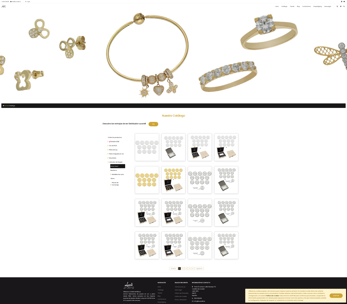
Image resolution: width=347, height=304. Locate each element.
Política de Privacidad (181, 293)
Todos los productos (115, 137)
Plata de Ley (113, 150)
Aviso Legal (178, 290)
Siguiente (199, 268)
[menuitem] (277, 6)
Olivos (112, 178)
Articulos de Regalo (116, 162)
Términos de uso (180, 287)
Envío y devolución (181, 300)
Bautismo (114, 170)
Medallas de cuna (118, 174)
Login (28, 1)
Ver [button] (153, 124)
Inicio (6, 106)
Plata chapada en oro (116, 154)
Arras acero (114, 166)
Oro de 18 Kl (113, 146)
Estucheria (112, 158)
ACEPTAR (336, 296)
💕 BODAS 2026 (114, 141)
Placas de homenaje (115, 184)
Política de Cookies (272, 296)
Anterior (173, 268)
